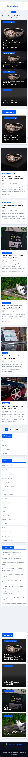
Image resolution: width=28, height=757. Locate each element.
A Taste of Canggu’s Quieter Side (10, 100)
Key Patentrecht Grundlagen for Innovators (14, 603)
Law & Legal (5, 515)
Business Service (7, 482)
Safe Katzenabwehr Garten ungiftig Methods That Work (13, 732)
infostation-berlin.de (7, 616)
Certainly (25, 15)
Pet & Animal (6, 303)
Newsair (22, 752)
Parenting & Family (7, 523)
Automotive (6, 403)
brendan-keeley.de (7, 622)
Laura (6, 47)
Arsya (6, 261)
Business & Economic (8, 474)
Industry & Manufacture (8, 519)
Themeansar (13, 754)
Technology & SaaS (7, 540)
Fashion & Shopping (9, 22)
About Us (4, 441)
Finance (5, 353)
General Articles (7, 252)
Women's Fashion (6, 15)
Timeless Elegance (14, 13)
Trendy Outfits (14, 17)
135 (17, 429)
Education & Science (8, 486)
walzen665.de (6, 625)
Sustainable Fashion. (16, 15)
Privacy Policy (6, 449)
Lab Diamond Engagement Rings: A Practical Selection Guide (12, 43)
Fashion (21, 13)
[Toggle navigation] (3, 6)
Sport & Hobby (6, 536)
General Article (6, 503)
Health (4, 507)
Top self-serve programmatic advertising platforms (13, 707)
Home (3, 511)
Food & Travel (7, 90)
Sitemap (4, 453)
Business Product (7, 478)
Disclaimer (5, 445)
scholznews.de (6, 614)
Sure (7, 13)
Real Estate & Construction (9, 532)
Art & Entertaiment (7, 465)
